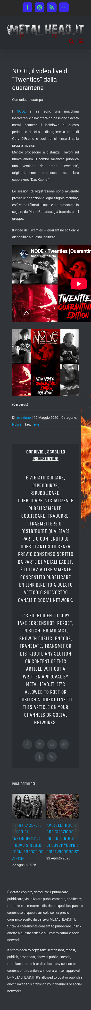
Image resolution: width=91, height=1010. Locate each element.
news (36, 424)
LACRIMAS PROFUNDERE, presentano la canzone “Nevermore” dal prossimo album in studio (28, 845)
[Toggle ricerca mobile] (71, 41)
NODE (21, 111)
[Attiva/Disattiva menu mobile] (81, 41)
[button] (15, 834)
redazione (23, 417)
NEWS (16, 424)
